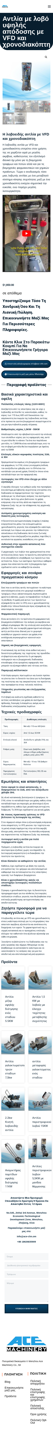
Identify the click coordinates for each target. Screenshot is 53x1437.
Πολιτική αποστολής (37, 1407)
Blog (7, 1381)
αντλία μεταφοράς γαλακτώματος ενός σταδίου (41, 1069)
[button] (49, 6)
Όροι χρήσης (38, 1414)
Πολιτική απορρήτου (37, 1382)
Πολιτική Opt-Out (38, 1421)
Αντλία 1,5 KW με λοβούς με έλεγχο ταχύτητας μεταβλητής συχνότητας (39, 1009)
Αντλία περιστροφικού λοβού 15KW (41, 1121)
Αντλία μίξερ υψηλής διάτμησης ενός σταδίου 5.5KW (11, 1009)
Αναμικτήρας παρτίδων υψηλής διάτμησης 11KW (13, 1178)
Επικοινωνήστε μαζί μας (14, 1389)
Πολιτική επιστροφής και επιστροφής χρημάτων (37, 1394)
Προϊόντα (9, 962)
